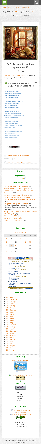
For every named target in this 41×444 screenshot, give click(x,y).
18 (20, 245)
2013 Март (10, 312)
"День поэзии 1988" (11, 216)
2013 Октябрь (11, 327)
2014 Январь (10, 333)
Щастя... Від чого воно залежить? (16, 186)
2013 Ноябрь (10, 329)
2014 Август (10, 346)
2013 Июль (10, 320)
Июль (19, 76)
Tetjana (16, 159)
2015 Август (10, 348)
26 (25, 248)
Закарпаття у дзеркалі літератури (16, 204)
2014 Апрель (10, 339)
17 (16, 245)
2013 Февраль (11, 310)
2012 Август (10, 297)
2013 (13, 76)
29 (6, 251)
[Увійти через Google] (24, 178)
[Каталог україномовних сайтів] (20, 375)
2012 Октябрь (11, 301)
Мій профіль (20, 7)
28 (35, 248)
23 (11, 248)
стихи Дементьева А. (24, 162)
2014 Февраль (11, 335)
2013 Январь (10, 308)
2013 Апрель (10, 314)
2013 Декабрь (11, 331)
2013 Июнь (10, 318)
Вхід (13, 7)
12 (25, 242)
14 (35, 242)
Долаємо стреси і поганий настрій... (16, 195)
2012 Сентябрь (11, 299)
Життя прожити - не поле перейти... (18, 156)
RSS (32, 11)
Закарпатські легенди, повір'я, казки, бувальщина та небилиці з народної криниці (20, 198)
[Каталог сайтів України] (20, 410)
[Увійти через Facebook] (20, 178)
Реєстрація (6, 7)
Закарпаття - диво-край (12, 218)
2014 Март (10, 337)
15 (6, 245)
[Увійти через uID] (16, 178)
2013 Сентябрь (11, 325)
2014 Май (9, 342)
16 (23, 76)
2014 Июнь (10, 344)
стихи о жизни (11, 162)
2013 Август (10, 323)
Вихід (27, 7)
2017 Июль (10, 350)
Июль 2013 (20, 232)
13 (30, 242)
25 (20, 248)
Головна (7, 76)
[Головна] (20, 59)
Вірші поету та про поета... (13, 220)
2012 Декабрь (11, 306)
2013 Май (9, 316)
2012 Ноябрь (10, 304)
